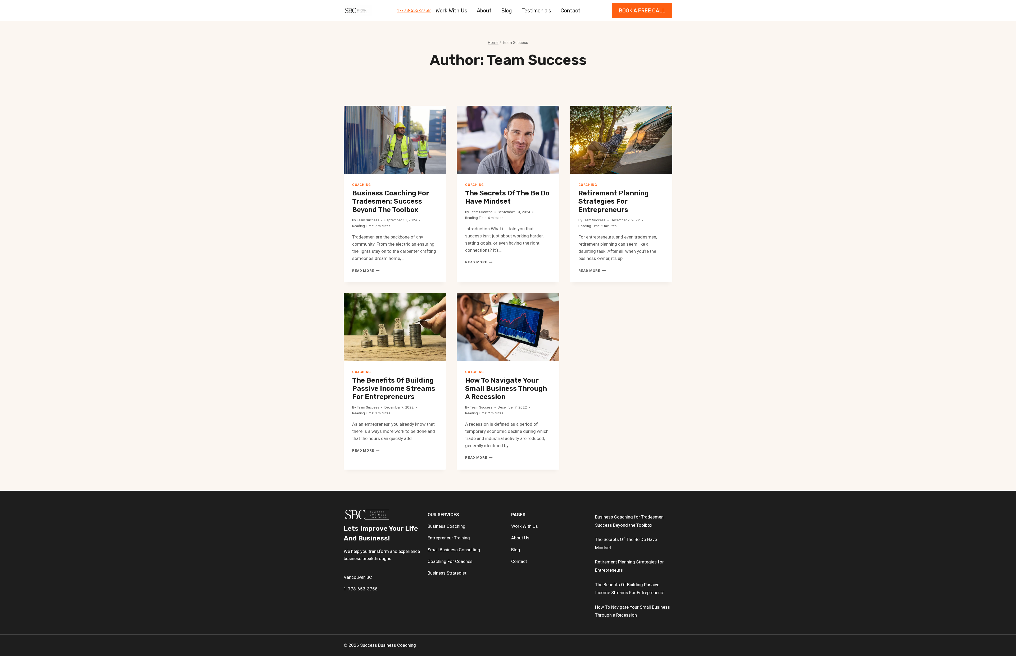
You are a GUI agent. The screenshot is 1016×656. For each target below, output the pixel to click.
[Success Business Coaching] (358, 10)
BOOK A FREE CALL (642, 10)
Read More (366, 270)
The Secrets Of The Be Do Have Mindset (507, 197)
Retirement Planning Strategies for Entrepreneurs (613, 201)
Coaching (361, 185)
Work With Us (451, 10)
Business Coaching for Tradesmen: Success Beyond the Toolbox (390, 201)
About (484, 10)
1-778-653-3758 (414, 10)
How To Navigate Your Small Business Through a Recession (506, 388)
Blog (506, 10)
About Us (520, 537)
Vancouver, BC (358, 577)
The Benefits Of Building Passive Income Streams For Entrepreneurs (393, 388)
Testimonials (536, 10)
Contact (570, 10)
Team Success (368, 220)
